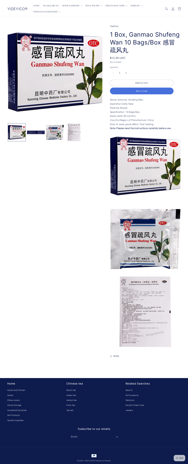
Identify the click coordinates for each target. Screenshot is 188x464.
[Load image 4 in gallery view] (74, 132)
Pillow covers (13, 400)
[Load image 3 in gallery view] (55, 132)
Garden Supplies (15, 420)
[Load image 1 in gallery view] (17, 132)
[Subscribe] (117, 437)
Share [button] (116, 356)
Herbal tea (71, 400)
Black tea (71, 390)
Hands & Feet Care (135, 405)
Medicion (130, 400)
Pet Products (13, 415)
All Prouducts (132, 395)
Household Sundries (17, 410)
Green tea (71, 395)
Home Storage (14, 405)
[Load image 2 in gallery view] (36, 132)
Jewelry (129, 410)
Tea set (69, 410)
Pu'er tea (70, 405)
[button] (71, 6)
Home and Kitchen (16, 390)
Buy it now (141, 91)
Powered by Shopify (102, 461)
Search (129, 390)
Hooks (10, 395)
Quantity (114, 67)
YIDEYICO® (89, 461)
